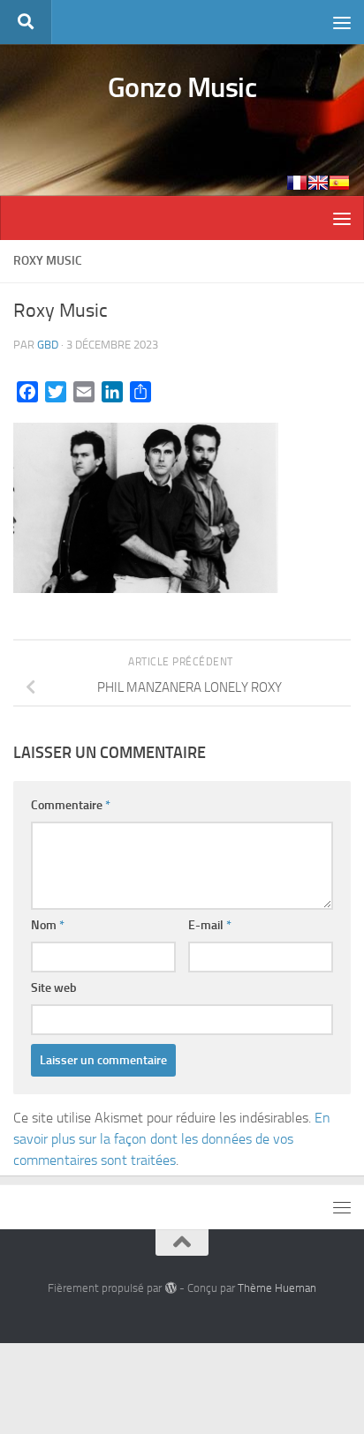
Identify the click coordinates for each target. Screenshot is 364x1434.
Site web (54, 987)
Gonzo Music (182, 87)
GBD (47, 344)
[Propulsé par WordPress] (170, 1288)
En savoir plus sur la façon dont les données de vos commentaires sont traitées (171, 1138)
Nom (47, 925)
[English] (318, 183)
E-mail (209, 925)
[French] (297, 183)
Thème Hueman (277, 1288)
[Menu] (342, 22)
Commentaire (70, 805)
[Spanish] (339, 183)
